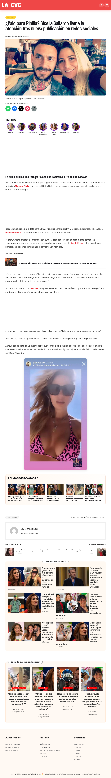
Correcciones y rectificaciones (50, 750)
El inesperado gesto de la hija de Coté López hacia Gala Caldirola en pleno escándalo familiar (16, 500)
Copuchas (10, 17)
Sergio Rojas (77, 243)
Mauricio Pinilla (22, 186)
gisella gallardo (12, 517)
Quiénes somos (45, 744)
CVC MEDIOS (29, 528)
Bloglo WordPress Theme (92, 774)
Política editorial (45, 747)
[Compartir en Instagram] (27, 108)
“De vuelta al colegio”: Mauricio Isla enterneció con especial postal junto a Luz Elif (36, 500)
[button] (55, 414)
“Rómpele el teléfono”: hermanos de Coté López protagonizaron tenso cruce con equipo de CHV (74, 501)
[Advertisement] (55, 154)
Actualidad (92, 688)
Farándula (43, 688)
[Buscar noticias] (101, 5)
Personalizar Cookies (12, 747)
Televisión (68, 688)
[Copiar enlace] (34, 108)
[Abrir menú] (106, 5)
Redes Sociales (19, 688)
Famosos (77, 753)
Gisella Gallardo (13, 232)
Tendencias (78, 756)
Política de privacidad (12, 744)
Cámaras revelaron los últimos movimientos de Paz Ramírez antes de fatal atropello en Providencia (93, 501)
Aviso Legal (43, 756)
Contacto (43, 753)
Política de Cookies (11, 750)
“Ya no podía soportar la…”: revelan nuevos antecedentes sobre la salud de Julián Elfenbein (55, 501)
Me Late (34, 288)
